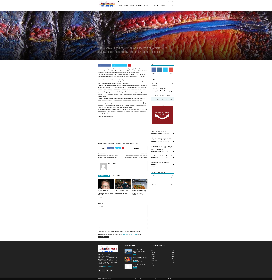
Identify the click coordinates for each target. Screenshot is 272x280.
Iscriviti (171, 68)
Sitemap (156, 278)
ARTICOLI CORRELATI (104, 175)
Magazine (146, 5)
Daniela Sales (118, 143)
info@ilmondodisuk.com (108, 266)
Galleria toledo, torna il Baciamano (158, 131)
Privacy (152, 278)
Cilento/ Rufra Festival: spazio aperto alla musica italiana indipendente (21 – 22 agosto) (121, 192)
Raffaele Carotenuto (160, 157)
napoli (137, 143)
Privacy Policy (125, 234)
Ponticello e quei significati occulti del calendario (161, 155)
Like (154, 68)
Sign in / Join (129, 1)
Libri (151, 5)
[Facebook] (166, 2)
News (99, 44)
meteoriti (132, 143)
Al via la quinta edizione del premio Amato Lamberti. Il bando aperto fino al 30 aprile (108, 156)
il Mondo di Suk (102, 55)
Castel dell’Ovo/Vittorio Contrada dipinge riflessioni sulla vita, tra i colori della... (140, 259)
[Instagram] (168, 2)
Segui (159, 68)
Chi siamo (156, 5)
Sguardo (126, 5)
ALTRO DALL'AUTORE (116, 175)
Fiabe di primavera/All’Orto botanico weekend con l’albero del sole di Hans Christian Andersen (136, 156)
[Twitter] (173, 2)
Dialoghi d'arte (154, 265)
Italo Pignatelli (158, 141)
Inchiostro (139, 5)
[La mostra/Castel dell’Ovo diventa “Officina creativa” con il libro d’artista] (128, 251)
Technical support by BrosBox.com (167, 278)
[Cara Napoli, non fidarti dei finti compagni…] (128, 266)
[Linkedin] (170, 2)
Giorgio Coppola (126, 143)
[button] (172, 5)
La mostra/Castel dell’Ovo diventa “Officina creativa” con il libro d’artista (140, 251)
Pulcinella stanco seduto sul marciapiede (160, 162)
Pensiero (132, 5)
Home (120, 5)
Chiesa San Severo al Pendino (108, 143)
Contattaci (163, 5)
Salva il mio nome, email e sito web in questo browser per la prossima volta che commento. (119, 231)
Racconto (154, 184)
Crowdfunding (154, 260)
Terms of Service (134, 234)
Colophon (148, 278)
